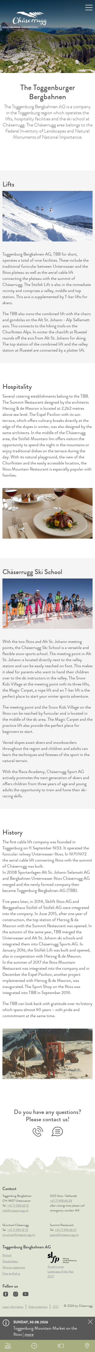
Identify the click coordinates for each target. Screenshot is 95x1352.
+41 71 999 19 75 (17, 1229)
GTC (56, 1306)
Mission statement (13, 1267)
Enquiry (57, 1131)
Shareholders (10, 1261)
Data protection (38, 1306)
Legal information (12, 1306)
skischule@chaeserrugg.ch (18, 1234)
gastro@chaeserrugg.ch (64, 1234)
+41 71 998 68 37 (65, 1229)
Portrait (6, 1255)
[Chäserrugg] (24, 20)
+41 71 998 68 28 (61, 1200)
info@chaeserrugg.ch (15, 1210)
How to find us (11, 1273)
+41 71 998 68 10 (38, 1131)
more (29, 1334)
